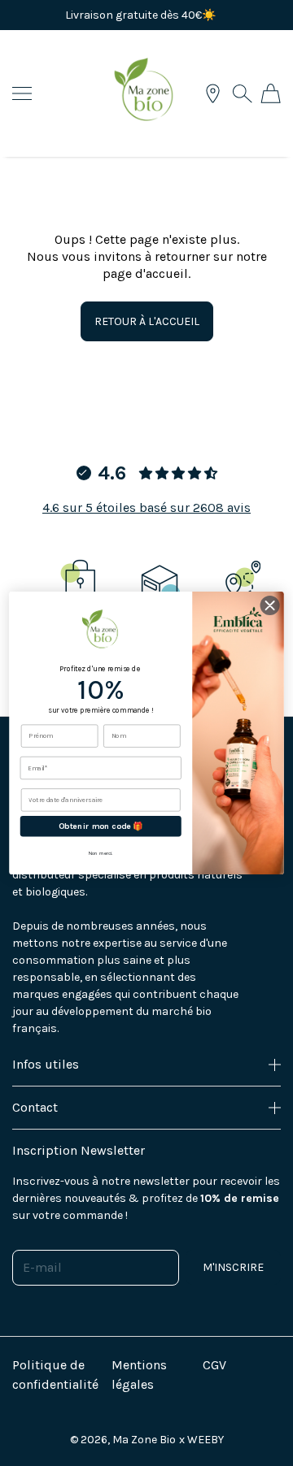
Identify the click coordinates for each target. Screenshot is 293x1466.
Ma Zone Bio (144, 1439)
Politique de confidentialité (55, 1374)
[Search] (242, 93)
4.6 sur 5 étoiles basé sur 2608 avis (146, 507)
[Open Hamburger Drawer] (22, 93)
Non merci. (100, 853)
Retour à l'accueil (146, 321)
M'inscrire (233, 1267)
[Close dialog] (270, 605)
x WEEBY (201, 1439)
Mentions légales (139, 1374)
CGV (214, 1365)
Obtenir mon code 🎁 (101, 826)
